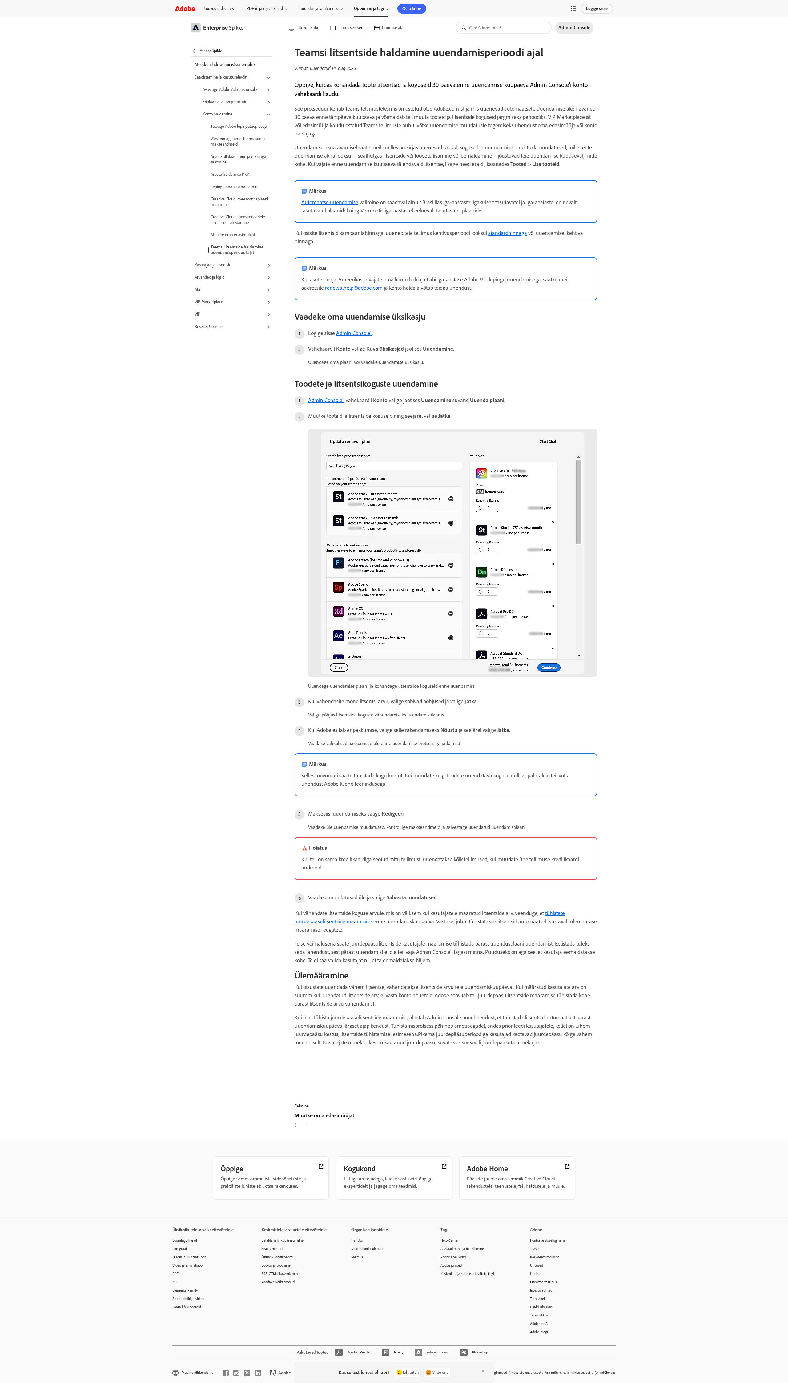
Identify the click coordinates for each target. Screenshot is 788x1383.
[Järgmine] (522, 1121)
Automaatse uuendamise (329, 202)
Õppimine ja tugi (369, 8)
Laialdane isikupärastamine (283, 1240)
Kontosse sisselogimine (547, 1240)
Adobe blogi (539, 1332)
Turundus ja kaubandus (318, 8)
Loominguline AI (184, 1240)
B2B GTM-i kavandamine (281, 1274)
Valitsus (357, 1257)
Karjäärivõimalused (544, 1257)
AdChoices (608, 1372)
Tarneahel (537, 1298)
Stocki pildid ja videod (188, 1298)
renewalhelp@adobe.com (354, 287)
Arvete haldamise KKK (230, 174)
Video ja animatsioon (188, 1265)
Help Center (449, 1240)
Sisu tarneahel (272, 1249)
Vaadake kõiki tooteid (278, 1282)
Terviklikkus (539, 1315)
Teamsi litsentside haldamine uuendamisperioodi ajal (237, 249)
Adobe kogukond (453, 1257)
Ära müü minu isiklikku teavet (567, 1372)
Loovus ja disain (217, 8)
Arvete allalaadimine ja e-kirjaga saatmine (238, 159)
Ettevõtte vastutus (543, 1282)
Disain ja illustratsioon (189, 1257)
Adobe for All (539, 1323)
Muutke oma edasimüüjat (233, 234)
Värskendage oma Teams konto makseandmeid (238, 141)
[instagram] (236, 1373)
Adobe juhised (451, 1265)
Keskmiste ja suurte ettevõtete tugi (467, 1274)
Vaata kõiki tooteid (186, 1307)
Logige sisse (597, 8)
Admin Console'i (354, 333)
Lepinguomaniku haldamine (235, 186)
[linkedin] (258, 1373)
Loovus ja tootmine (276, 1265)
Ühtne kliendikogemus (279, 1257)
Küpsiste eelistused (526, 1372)
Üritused (536, 1265)
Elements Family (185, 1290)
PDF (175, 1274)
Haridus (357, 1240)
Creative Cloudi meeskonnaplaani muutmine (239, 201)
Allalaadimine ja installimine (462, 1249)
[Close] (483, 1371)
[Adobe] (185, 8)
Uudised (536, 1274)
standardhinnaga (507, 233)
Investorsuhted (541, 1290)
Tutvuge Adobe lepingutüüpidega (239, 126)
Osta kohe (411, 8)
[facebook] (226, 1373)
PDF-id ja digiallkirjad (265, 8)
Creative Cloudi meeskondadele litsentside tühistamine (238, 219)
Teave (534, 1249)
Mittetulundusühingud (367, 1249)
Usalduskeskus (541, 1307)
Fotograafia (181, 1249)
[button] (573, 9)
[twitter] (247, 1373)
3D (174, 1282)
